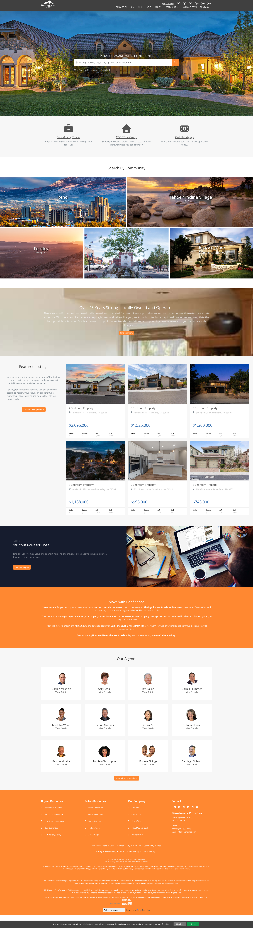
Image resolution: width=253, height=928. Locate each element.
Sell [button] (140, 7)
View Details (61, 692)
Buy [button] (133, 7)
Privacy (99, 851)
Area (159, 845)
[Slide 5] (132, 108)
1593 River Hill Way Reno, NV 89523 (89, 412)
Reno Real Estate (99, 845)
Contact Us (136, 814)
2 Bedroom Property (143, 485)
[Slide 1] (116, 108)
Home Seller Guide (96, 807)
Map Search (80, 70)
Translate (146, 910)
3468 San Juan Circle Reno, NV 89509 (214, 412)
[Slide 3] (124, 108)
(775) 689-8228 (168, 4)
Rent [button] (149, 7)
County (120, 845)
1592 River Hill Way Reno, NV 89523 (151, 412)
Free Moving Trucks (68, 137)
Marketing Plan (94, 821)
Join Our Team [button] (190, 7)
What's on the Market (54, 814)
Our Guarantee (51, 828)
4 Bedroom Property (81, 408)
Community (149, 845)
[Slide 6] (136, 108)
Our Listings (93, 834)
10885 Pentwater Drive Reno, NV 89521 (215, 489)
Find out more (126, 333)
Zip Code (137, 845)
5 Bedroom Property (143, 408)
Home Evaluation (95, 814)
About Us (136, 807)
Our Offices (137, 821)
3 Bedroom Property (205, 408)
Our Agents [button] (122, 7)
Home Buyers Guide (53, 807)
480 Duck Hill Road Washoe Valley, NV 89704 (94, 489)
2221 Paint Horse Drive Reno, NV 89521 (153, 489)
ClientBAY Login (134, 851)
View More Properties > (33, 409)
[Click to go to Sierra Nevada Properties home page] (48, 4)
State (112, 845)
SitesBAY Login (150, 851)
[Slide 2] (120, 108)
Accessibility (110, 851)
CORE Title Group (126, 137)
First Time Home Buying (55, 821)
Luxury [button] (158, 7)
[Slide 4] (128, 108)
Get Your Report (22, 567)
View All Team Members (126, 778)
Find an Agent (94, 828)
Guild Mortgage (184, 137)
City (128, 845)
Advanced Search (99, 70)
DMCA (121, 851)
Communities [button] (172, 7)
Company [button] (205, 7)
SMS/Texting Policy (53, 834)
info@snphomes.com (186, 832)
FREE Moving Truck (140, 828)
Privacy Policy (137, 834)
